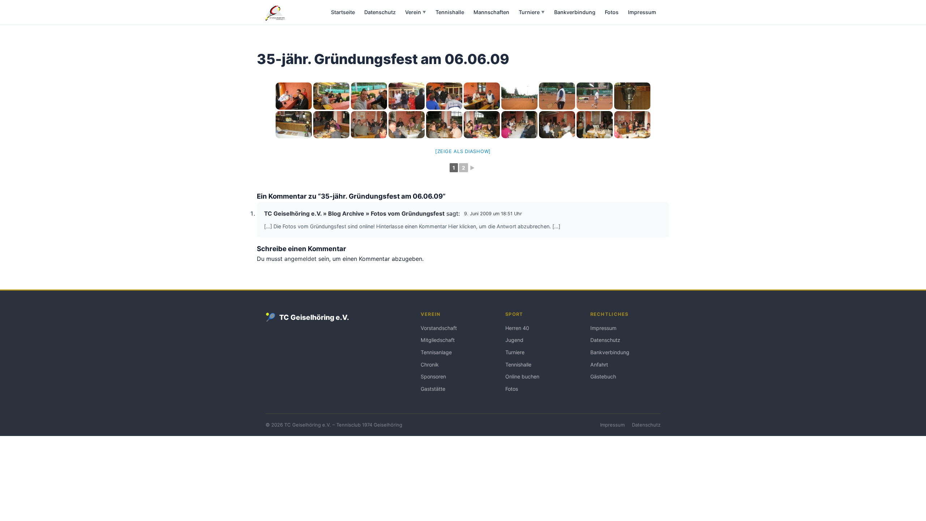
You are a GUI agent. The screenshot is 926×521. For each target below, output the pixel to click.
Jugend (514, 340)
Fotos (612, 12)
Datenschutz (380, 12)
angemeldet (300, 258)
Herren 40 (517, 328)
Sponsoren (433, 376)
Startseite (343, 12)
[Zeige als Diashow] (463, 151)
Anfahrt (599, 364)
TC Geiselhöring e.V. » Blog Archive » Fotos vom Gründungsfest (354, 213)
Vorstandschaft (439, 328)
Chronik (430, 364)
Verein (415, 12)
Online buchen (522, 376)
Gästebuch (603, 376)
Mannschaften (491, 12)
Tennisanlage (436, 352)
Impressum (642, 12)
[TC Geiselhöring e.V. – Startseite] (275, 12)
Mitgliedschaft (438, 340)
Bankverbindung (574, 12)
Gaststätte (433, 389)
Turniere (532, 12)
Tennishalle (450, 12)
